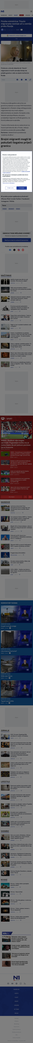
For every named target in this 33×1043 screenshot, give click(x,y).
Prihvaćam (21, 188)
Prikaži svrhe (10, 188)
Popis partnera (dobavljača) (8, 183)
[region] (16, 171)
